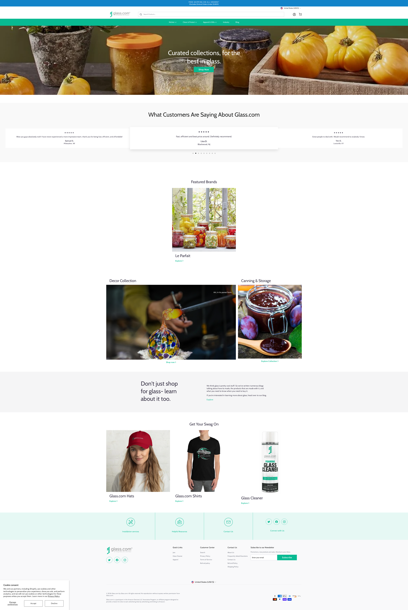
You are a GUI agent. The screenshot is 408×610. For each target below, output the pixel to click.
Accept (33, 603)
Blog (237, 22)
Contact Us (231, 560)
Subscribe (287, 557)
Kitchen (172, 22)
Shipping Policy (233, 567)
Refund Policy (233, 563)
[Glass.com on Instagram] (284, 521)
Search (202, 552)
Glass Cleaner (177, 556)
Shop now (170, 362)
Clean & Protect (189, 22)
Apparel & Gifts (209, 22)
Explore (178, 261)
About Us (231, 552)
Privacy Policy (54, 596)
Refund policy (205, 563)
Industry (226, 22)
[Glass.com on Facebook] (276, 521)
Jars (174, 552)
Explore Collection (269, 361)
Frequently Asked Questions (238, 556)
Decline (54, 603)
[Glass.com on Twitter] (269, 521)
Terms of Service (206, 560)
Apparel (175, 560)
